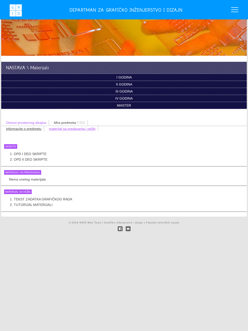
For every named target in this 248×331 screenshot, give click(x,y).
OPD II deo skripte (30, 159)
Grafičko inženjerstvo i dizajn (123, 222)
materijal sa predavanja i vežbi (72, 129)
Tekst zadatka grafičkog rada (43, 199)
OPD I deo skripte (30, 154)
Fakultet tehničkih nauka (162, 222)
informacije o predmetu (23, 129)
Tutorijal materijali (33, 205)
